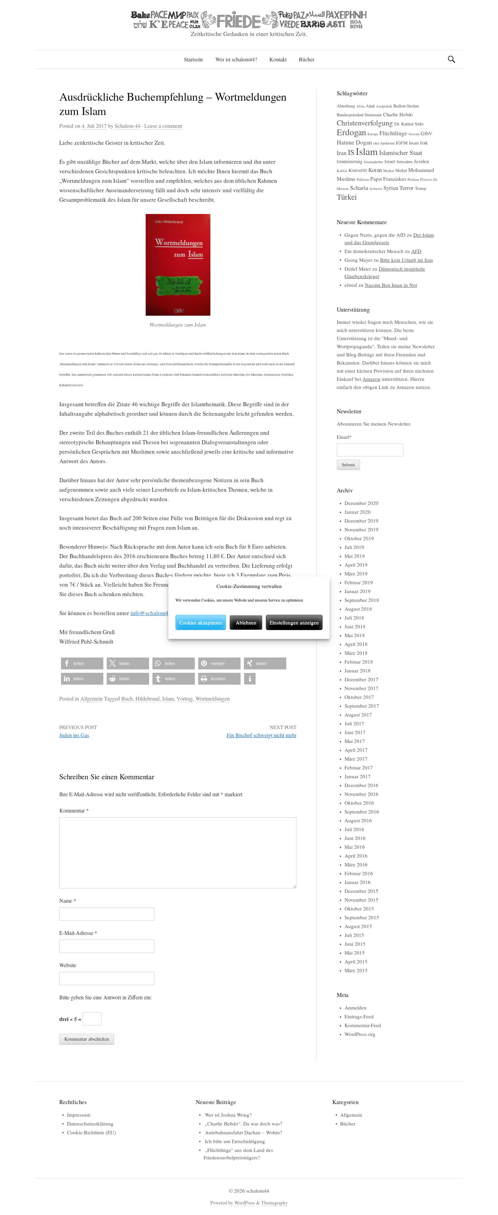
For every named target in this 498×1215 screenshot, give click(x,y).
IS (351, 152)
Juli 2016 (354, 829)
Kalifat (342, 170)
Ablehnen (246, 622)
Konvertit (358, 170)
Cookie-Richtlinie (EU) (91, 1132)
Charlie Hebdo (398, 114)
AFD (416, 251)
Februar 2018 (359, 661)
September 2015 (362, 917)
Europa (373, 134)
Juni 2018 (355, 626)
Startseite (193, 59)
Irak (424, 143)
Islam (168, 698)
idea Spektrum (383, 143)
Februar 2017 (359, 767)
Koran (375, 170)
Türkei (347, 197)
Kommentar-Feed (363, 1025)
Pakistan (363, 179)
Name (67, 900)
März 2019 (356, 573)
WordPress (244, 1202)
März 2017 (356, 758)
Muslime (346, 178)
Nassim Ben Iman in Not (391, 284)
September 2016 (362, 811)
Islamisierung (349, 161)
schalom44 (257, 1190)
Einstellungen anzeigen (294, 622)
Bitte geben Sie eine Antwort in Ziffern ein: (105, 997)
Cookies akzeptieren (200, 622)
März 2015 (356, 970)
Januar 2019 (358, 591)
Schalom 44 (127, 125)
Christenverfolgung (365, 123)
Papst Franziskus (388, 178)
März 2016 (356, 864)
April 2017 (356, 749)
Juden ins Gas (74, 735)
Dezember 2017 (361, 679)
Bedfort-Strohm (406, 106)
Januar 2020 (358, 511)
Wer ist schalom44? (236, 59)
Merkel (401, 170)
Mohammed (421, 169)
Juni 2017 (355, 732)
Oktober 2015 (359, 908)
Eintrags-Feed (359, 1016)
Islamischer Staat (400, 152)
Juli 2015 (354, 935)
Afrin (360, 106)
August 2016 (358, 820)
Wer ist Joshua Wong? (228, 1114)
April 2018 (356, 644)
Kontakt (278, 59)
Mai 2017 (355, 741)
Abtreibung (346, 106)
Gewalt (414, 134)
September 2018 (362, 599)
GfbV (426, 133)
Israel (390, 161)
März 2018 (356, 652)
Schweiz (376, 188)
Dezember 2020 (361, 502)
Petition (413, 179)
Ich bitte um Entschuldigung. (235, 1141)
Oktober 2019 (359, 538)
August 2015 (358, 926)
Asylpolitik (384, 106)
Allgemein (91, 698)
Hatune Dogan (354, 142)
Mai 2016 (355, 846)
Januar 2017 (358, 776)
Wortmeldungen (212, 698)
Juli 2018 (354, 617)
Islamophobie (373, 161)
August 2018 (358, 608)
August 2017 (358, 714)
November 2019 (361, 529)
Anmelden (356, 1007)
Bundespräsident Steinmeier (359, 114)
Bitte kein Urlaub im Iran (406, 259)
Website (67, 964)
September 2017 (362, 705)
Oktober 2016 (359, 802)
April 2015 (356, 961)
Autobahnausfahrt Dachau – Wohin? (243, 1132)
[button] (82, 663)
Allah (370, 106)
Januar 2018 (358, 670)
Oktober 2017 (359, 696)
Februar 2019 (359, 582)
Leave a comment (163, 125)
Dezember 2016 (361, 785)
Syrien (390, 188)
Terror (406, 188)
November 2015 (361, 899)
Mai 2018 (355, 635)
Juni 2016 (355, 838)
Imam (414, 142)
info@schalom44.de (154, 613)
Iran (342, 153)
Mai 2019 (355, 555)
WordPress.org (360, 1034)
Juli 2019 (354, 547)
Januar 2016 (358, 882)
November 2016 (361, 793)
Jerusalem (404, 161)
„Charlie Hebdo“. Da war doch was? (243, 1123)
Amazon (371, 378)
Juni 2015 (355, 943)
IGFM (402, 143)
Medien (388, 170)
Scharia (359, 187)
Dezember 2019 (361, 520)
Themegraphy (274, 1202)
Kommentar (74, 810)
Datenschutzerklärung (90, 1123)
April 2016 (356, 855)
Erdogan (351, 132)
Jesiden (421, 161)
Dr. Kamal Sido (408, 124)
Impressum (78, 1114)
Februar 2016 (359, 873)
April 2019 (356, 564)
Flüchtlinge (393, 133)
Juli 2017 (354, 723)
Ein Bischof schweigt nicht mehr (261, 735)
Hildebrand (148, 698)
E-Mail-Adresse (78, 932)
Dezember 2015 (361, 890)
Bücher (306, 59)
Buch (127, 698)
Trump (420, 188)
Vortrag (185, 698)
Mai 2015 (355, 952)
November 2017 (361, 688)
